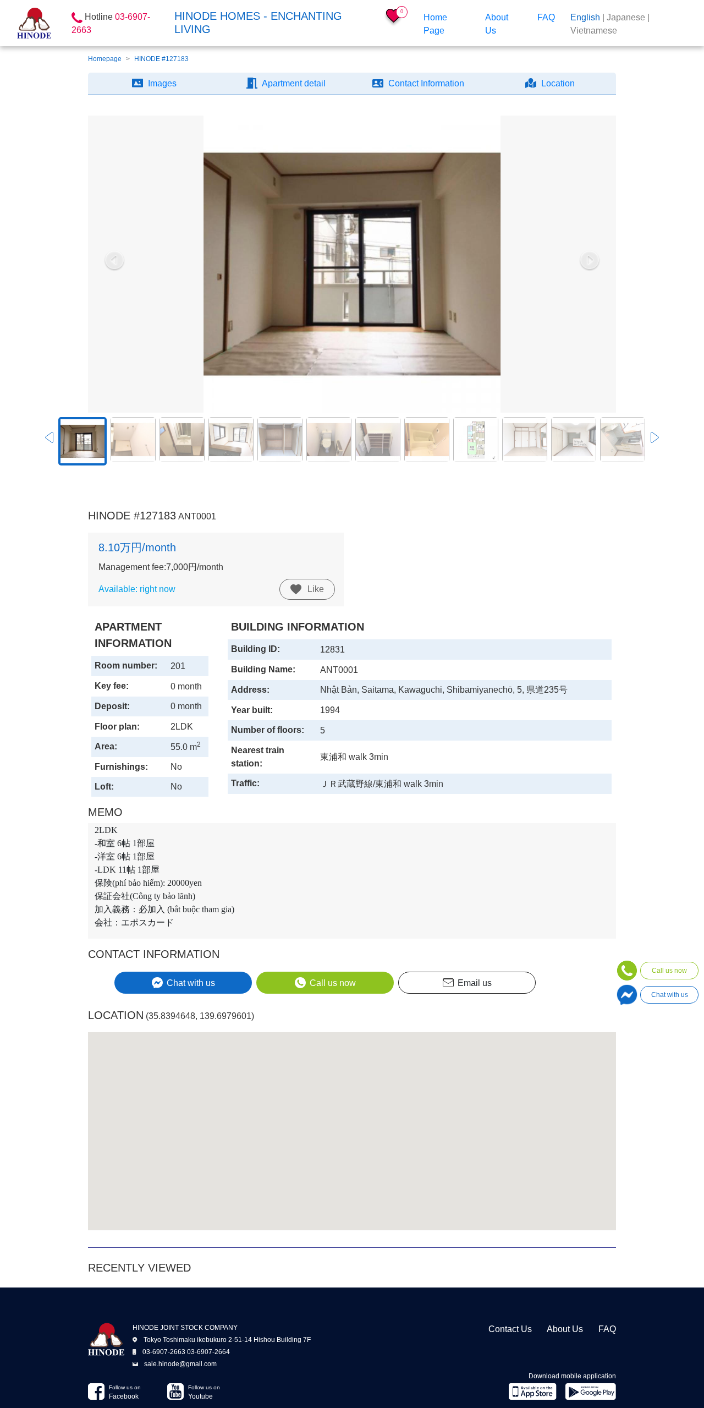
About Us (496, 24)
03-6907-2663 (163, 1352)
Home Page (435, 24)
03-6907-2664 (208, 1352)
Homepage (105, 59)
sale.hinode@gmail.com (180, 1364)
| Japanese (623, 17)
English (585, 17)
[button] (114, 261)
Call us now (669, 970)
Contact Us (510, 1329)
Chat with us (669, 995)
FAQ (546, 17)
